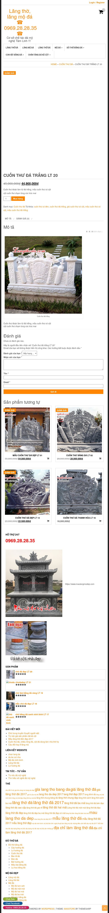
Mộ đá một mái (18, 888)
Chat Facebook (13, 903)
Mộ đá (58, 47)
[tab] (9, 218)
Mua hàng (18, 198)
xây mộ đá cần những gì (45, 828)
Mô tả (8, 218)
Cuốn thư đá (66, 64)
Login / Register (97, 2)
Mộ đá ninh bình (15, 760)
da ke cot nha (14, 757)
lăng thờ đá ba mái (74, 803)
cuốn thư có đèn (41, 206)
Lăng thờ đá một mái (76, 807)
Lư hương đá (14, 765)
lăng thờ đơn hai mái (82, 813)
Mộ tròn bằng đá (18, 897)
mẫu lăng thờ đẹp (22, 823)
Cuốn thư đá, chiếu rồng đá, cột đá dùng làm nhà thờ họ (33, 741)
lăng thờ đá (22, 802)
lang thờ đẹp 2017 (74, 794)
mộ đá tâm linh (49, 823)
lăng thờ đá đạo (93, 807)
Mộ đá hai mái (17, 891)
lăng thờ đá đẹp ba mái (34, 813)
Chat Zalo (10, 898)
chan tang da (14, 754)
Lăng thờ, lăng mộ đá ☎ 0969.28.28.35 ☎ (20, 22)
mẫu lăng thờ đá (67, 818)
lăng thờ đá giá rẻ (34, 807)
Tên (6, 373)
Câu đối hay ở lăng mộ (18, 744)
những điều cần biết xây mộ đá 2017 (85, 823)
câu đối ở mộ (10, 790)
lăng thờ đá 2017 (48, 802)
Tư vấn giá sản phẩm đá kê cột (22, 736)
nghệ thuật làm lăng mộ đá (63, 823)
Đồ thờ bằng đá (75, 47)
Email (7, 382)
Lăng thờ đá (12, 47)
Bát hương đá (17, 861)
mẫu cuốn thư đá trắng (17, 210)
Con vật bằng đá (14, 54)
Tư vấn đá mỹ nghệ (17, 775)
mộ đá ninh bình (37, 823)
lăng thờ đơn (70, 813)
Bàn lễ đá (15, 856)
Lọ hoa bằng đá (18, 867)
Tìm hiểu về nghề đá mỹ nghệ (21, 778)
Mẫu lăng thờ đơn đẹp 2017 (20, 738)
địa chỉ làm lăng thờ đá (73, 827)
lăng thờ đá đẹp (14, 813)
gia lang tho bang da (52, 789)
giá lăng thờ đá (83, 789)
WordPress (47, 908)
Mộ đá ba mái (17, 894)
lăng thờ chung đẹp (68, 797)
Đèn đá (14, 859)
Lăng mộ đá (28, 47)
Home (54, 64)
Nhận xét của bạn (13, 357)
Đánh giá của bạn (13, 353)
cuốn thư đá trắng (58, 206)
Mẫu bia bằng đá (18, 864)
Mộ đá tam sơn (18, 885)
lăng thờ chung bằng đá (47, 797)
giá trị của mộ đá (32, 794)
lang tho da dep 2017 (51, 794)
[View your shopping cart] (101, 12)
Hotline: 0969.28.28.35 (16, 907)
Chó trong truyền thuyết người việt (23, 733)
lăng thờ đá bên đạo (95, 803)
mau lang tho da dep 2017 (43, 819)
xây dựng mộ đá (30, 828)
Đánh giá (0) (22, 218)
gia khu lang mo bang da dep (24, 790)
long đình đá (90, 794)
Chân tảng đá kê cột (38, 54)
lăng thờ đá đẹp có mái (55, 813)
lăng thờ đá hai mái (55, 807)
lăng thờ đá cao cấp (16, 807)
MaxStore (69, 908)
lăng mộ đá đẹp (17, 798)
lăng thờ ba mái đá (29, 798)
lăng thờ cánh (85, 797)
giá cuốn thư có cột (75, 206)
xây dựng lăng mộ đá (18, 828)
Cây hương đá (17, 847)
